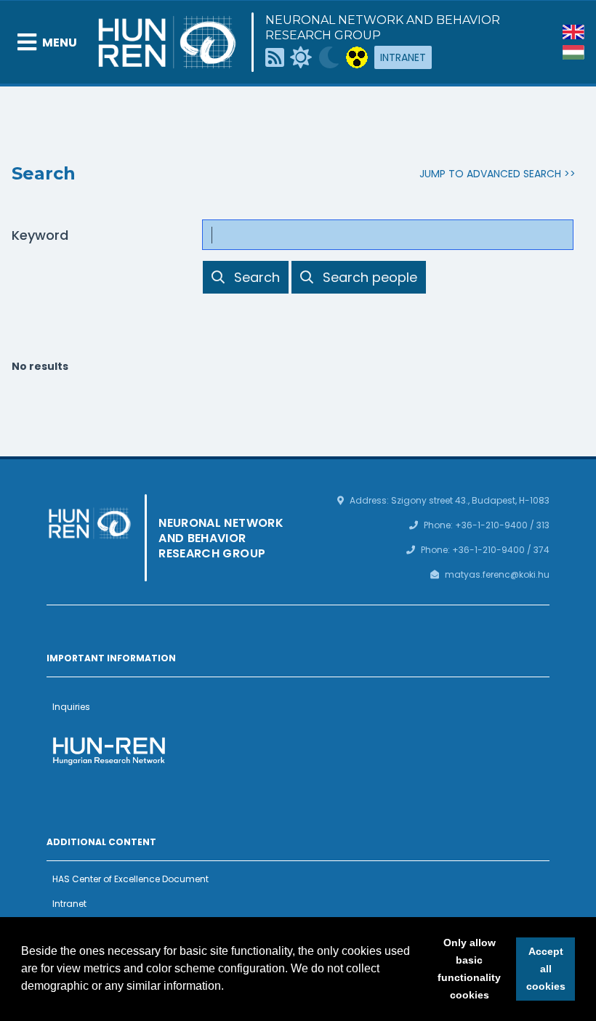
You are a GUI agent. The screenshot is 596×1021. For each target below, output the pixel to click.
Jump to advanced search (490, 173)
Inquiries (71, 707)
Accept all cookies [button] (545, 968)
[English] (573, 32)
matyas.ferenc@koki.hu (497, 574)
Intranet (403, 57)
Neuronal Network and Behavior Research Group (382, 27)
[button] (229, 987)
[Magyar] (573, 52)
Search (256, 276)
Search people (369, 276)
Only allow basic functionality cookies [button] (469, 969)
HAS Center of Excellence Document (130, 879)
